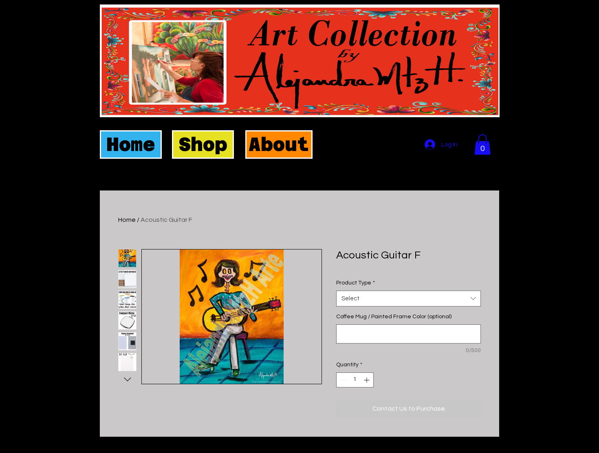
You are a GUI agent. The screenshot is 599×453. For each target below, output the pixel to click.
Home (127, 220)
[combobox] (408, 298)
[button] (482, 144)
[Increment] (367, 380)
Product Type (355, 283)
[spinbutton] (355, 380)
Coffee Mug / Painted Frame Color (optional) (393, 317)
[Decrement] (342, 380)
